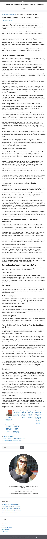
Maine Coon (5, 531)
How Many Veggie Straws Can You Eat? (13, 440)
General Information (11, 14)
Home (3, 14)
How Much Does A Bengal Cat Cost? (23, 415)
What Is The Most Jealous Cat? (9, 513)
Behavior (4, 523)
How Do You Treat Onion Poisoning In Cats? (14, 438)
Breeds (3, 525)
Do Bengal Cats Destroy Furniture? (10, 504)
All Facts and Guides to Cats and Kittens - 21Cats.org (23, 4)
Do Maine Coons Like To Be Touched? (30, 415)
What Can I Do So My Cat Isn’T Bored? (38, 421)
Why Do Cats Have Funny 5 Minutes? (11, 506)
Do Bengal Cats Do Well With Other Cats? (9, 429)
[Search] (22, 447)
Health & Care (5, 529)
